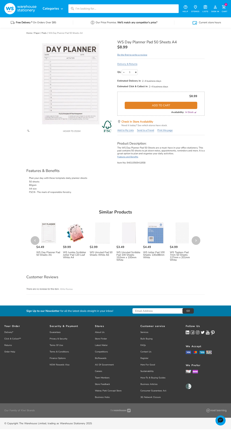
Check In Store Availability (137, 121)
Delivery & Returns (127, 64)
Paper (37, 33)
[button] (220, 420)
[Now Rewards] (195, 371)
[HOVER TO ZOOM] (70, 83)
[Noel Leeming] (216, 410)
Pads (44, 33)
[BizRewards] (188, 371)
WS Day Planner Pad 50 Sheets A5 (48, 253)
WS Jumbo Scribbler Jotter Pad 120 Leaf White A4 (74, 255)
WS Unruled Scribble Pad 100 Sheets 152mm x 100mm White (128, 256)
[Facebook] (192, 332)
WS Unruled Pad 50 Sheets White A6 (101, 253)
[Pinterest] (213, 332)
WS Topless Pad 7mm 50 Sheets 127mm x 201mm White (180, 256)
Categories (53, 8)
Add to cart (161, 105)
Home (29, 33)
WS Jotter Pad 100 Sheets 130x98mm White (154, 255)
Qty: (119, 72)
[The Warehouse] (120, 410)
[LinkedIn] (187, 332)
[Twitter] (202, 332)
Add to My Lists (125, 130)
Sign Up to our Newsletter (43, 311)
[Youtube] (208, 332)
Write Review (66, 289)
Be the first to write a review (132, 54)
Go (188, 311)
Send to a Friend (145, 130)
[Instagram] (197, 332)
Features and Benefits (127, 156)
